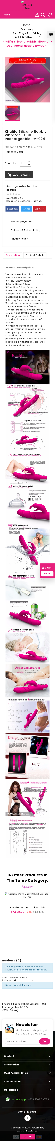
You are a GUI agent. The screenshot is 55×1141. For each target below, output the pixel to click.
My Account (37, 15)
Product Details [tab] (35, 255)
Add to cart (19, 175)
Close (27, 1136)
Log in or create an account (30, 969)
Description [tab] (13, 255)
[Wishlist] (50, 15)
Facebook (27, 1118)
